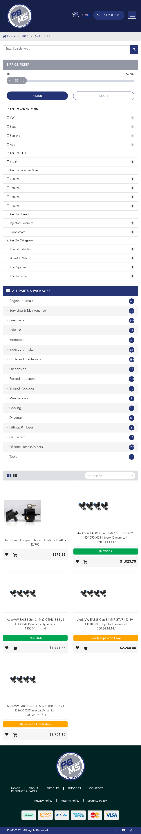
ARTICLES (52, 788)
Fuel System (71, 320)
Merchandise (70, 398)
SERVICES (74, 788)
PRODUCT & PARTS (24, 791)
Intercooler (70, 340)
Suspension (70, 369)
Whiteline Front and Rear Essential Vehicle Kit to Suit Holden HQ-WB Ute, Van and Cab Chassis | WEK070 (28, 817)
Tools (70, 456)
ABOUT (33, 788)
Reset (103, 96)
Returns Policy (69, 801)
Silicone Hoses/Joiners (71, 447)
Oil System (70, 437)
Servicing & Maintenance (70, 310)
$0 (16, 80)
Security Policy (97, 801)
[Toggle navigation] (132, 15)
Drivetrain (70, 417)
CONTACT (96, 788)
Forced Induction (71, 378)
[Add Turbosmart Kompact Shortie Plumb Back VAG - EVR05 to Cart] (15, 555)
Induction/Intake (70, 349)
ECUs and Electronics (71, 359)
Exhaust (70, 330)
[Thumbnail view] (9, 475)
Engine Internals (70, 301)
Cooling (70, 408)
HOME (15, 788)
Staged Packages (70, 388)
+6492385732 (110, 15)
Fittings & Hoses (70, 427)
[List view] (15, 475)
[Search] (134, 49)
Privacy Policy (43, 801)
